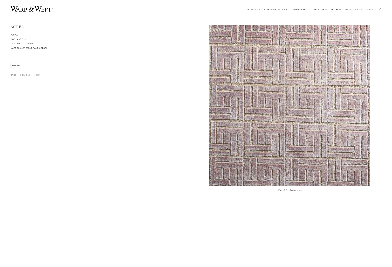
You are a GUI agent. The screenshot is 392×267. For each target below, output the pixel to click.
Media (348, 9)
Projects (336, 9)
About (358, 9)
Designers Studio (300, 9)
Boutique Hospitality (275, 9)
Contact (371, 9)
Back (13, 75)
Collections (253, 9)
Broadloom (320, 9)
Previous (25, 75)
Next (37, 75)
